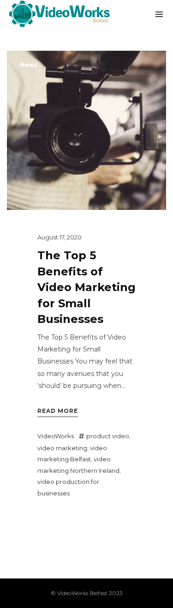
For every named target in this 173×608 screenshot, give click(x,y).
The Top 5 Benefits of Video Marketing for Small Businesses (86, 287)
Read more (57, 410)
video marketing (62, 448)
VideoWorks (55, 436)
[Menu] (159, 14)
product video (107, 436)
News (29, 64)
